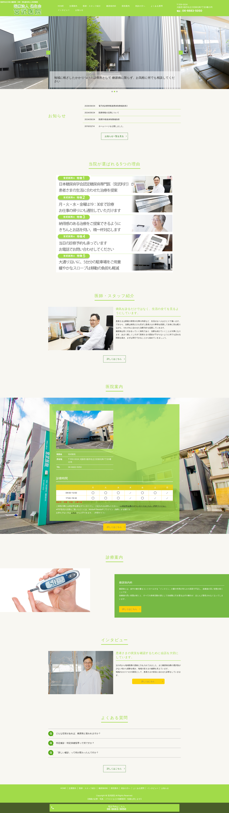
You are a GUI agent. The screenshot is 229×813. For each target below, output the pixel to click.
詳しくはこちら (114, 359)
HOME (61, 6)
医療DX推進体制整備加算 (109, 119)
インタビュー (64, 10)
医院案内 (126, 6)
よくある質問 (157, 6)
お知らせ (79, 10)
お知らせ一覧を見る (114, 136)
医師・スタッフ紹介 (92, 6)
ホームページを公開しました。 (112, 126)
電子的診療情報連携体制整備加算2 (113, 106)
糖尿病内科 (111, 6)
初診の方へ (140, 6)
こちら (73, 512)
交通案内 (73, 6)
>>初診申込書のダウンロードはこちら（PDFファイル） (143, 506)
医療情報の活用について (109, 112)
